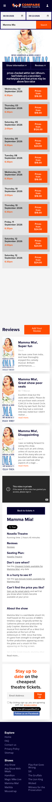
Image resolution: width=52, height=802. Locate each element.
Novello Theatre (14, 556)
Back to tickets (25, 510)
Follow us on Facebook (26, 713)
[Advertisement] (26, 294)
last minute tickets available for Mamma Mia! (26, 580)
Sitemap (9, 752)
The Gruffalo (35, 775)
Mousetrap (11, 791)
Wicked (32, 783)
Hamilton (10, 775)
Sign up (39, 695)
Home (8, 737)
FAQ (7, 740)
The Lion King (35, 779)
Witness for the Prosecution (36, 789)
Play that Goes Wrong (36, 766)
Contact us (10, 744)
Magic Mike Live (13, 779)
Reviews (11, 547)
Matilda (9, 787)
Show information (15, 65)
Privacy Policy (12, 748)
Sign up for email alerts (18, 591)
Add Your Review (37, 330)
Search (44, 25)
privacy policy (30, 704)
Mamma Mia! (12, 783)
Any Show (10, 764)
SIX (29, 771)
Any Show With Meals (13, 770)
